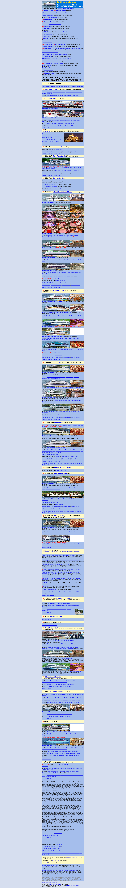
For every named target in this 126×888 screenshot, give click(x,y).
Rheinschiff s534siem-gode (49, 397)
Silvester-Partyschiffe (47, 61)
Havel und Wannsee (65, 12)
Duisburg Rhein (47, 36)
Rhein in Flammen (46, 65)
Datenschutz (76, 885)
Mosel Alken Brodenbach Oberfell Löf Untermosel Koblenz (60, 731)
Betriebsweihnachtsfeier (71, 857)
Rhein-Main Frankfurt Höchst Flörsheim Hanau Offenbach (60, 640)
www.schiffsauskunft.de (52, 882)
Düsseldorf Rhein (48, 34)
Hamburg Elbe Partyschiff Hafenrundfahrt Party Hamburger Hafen (62, 123)
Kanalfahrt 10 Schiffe (64, 598)
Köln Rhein (46, 31)
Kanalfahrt (45, 38)
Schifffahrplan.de (48, 63)
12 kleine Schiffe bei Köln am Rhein (69, 456)
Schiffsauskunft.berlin (47, 15)
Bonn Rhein (47, 28)
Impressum (69, 885)
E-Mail (43, 882)
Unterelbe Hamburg (61, 10)
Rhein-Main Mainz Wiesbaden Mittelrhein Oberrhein (59, 276)
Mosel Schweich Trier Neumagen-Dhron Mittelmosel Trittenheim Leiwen (63, 753)
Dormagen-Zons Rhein (63, 31)
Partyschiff (45, 862)
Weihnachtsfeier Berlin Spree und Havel (70, 48)
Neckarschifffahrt (47, 42)
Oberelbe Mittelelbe (48, 10)
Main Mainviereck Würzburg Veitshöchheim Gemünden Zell (60, 684)
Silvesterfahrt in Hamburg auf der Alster (73, 86)
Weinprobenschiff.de (49, 73)
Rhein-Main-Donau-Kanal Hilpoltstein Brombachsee (59, 686)
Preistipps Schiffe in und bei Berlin (50, 865)
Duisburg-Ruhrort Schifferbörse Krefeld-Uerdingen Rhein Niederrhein (63, 543)
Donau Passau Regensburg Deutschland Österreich (59, 714)
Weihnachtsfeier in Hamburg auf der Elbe (52, 86)
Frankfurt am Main (48, 44)
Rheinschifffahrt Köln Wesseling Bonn (56, 447)
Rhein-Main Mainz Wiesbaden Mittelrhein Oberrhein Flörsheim (61, 643)
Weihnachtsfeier (63, 54)
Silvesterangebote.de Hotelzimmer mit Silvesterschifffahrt (56, 58)
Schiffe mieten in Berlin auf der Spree (51, 551)
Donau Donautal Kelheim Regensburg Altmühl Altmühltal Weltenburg (63, 702)
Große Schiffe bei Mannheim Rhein (72, 170)
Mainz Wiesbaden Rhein (55, 24)
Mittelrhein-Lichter (46, 67)
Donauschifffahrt (47, 46)
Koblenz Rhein (47, 26)
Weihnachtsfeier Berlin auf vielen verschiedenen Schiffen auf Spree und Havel (61, 578)
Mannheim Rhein (48, 19)
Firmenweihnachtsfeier (47, 579)
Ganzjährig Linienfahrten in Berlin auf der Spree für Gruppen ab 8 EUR (62, 591)
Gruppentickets (55, 860)
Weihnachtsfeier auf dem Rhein (50, 54)
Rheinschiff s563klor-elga (48, 326)
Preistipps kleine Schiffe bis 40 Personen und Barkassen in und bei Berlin (59, 870)
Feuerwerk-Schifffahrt (58, 63)
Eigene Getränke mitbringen (49, 589)
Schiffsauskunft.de (48, 70)
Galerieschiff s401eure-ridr (48, 745)
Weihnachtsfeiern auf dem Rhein (50, 133)
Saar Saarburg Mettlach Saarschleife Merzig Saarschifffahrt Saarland (63, 755)
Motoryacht (47, 184)
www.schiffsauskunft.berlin (49, 595)
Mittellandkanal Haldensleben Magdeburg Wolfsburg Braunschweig (62, 95)
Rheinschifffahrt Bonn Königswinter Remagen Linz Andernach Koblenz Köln (65, 387)
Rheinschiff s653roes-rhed (49, 247)
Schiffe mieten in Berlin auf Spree (51, 12)
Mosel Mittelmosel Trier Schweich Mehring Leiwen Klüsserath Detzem (64, 751)
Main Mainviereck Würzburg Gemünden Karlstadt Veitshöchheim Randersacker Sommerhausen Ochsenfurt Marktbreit (59, 681)
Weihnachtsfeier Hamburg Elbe (51, 48)
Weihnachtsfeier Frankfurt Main (50, 52)
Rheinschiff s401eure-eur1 (49, 372)
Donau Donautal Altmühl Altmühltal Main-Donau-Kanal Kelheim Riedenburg (65, 697)
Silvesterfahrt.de (48, 56)
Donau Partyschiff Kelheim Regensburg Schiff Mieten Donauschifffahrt (63, 700)
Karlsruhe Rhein (53, 17)
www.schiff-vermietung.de (55, 884)
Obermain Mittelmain (60, 44)
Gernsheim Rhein (48, 21)
